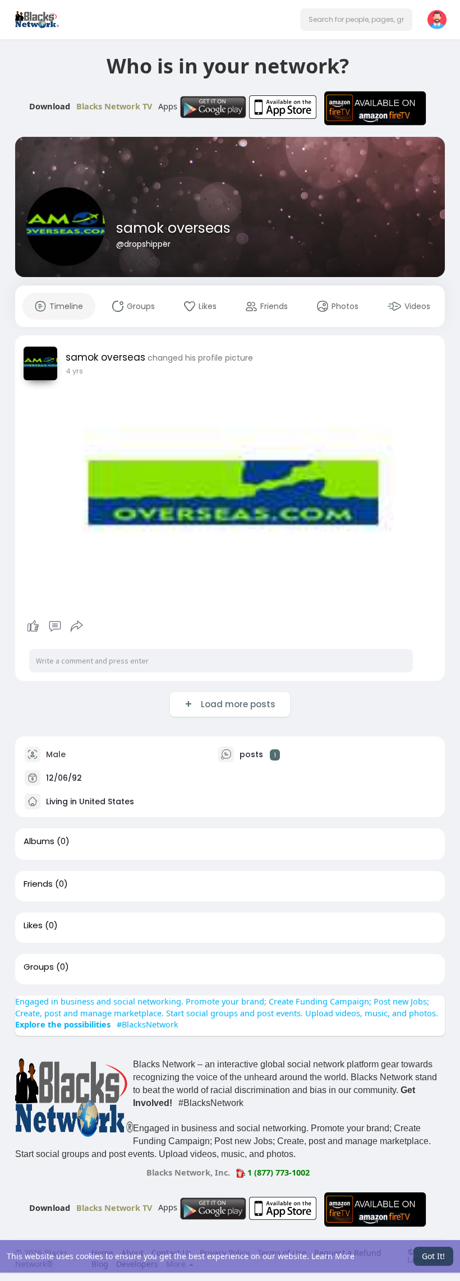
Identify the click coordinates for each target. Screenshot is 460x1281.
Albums (39, 841)
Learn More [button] (333, 1256)
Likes (33, 925)
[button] (356, 19)
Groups (39, 966)
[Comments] (55, 626)
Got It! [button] (433, 1256)
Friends (38, 883)
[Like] (55, 626)
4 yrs (74, 371)
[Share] (76, 626)
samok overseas (173, 228)
